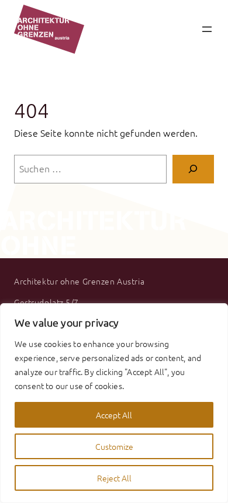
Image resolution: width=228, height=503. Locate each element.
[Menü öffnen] (207, 29)
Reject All (114, 478)
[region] (114, 403)
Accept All (114, 415)
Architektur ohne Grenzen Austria (79, 281)
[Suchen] (193, 169)
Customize (114, 446)
